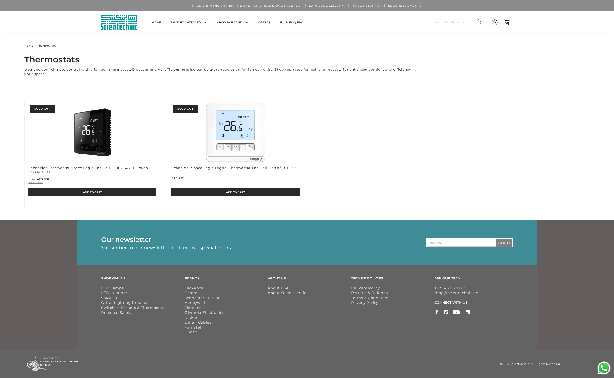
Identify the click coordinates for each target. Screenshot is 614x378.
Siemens (192, 307)
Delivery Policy (365, 288)
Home (29, 45)
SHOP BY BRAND (229, 22)
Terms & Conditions (370, 298)
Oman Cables (197, 322)
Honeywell (194, 302)
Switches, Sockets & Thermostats (133, 307)
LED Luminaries (117, 293)
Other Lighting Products (125, 302)
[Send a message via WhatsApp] (604, 368)
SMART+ (109, 298)
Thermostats (46, 45)
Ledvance (193, 288)
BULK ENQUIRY (291, 22)
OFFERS (264, 22)
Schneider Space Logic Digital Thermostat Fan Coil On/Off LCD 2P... (235, 168)
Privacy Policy (364, 302)
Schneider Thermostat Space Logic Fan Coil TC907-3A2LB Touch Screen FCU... (88, 170)
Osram (190, 293)
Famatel (192, 327)
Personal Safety (116, 312)
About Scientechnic (287, 293)
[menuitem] (156, 22)
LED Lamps (112, 288)
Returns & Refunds (369, 293)
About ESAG (280, 288)
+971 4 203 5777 (449, 288)
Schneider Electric (202, 298)
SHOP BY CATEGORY (186, 22)
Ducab (190, 332)
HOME (156, 22)
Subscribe (504, 242)
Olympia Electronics (204, 312)
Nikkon (191, 317)
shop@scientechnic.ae (456, 293)
